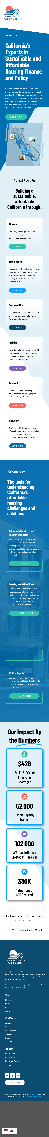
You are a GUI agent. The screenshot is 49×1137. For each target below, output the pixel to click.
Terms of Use (35, 1106)
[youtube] (7, 1087)
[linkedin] (12, 1087)
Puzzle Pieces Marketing (33, 1108)
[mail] (18, 1087)
